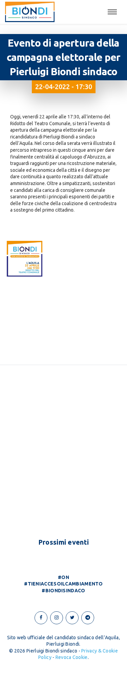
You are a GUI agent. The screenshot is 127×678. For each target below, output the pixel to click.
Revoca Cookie (72, 657)
